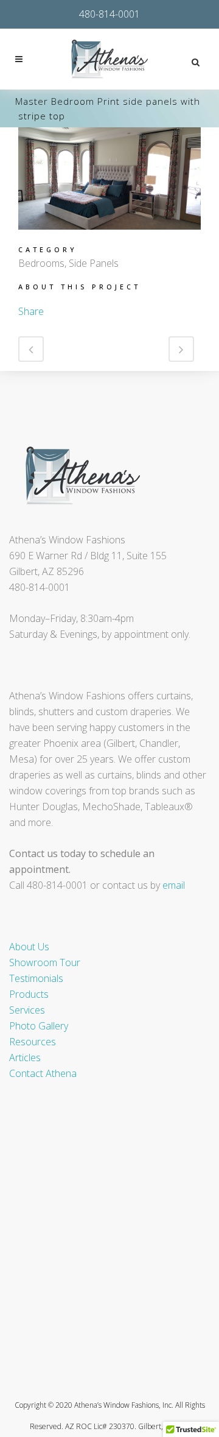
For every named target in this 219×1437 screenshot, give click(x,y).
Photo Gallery (38, 1026)
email (173, 885)
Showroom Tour (44, 962)
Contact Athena (43, 1073)
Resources (32, 1041)
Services (27, 1010)
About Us (29, 946)
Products (29, 994)
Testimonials (36, 978)
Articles (25, 1057)
